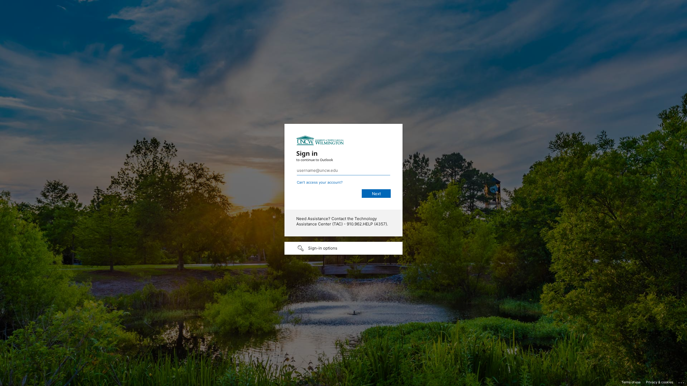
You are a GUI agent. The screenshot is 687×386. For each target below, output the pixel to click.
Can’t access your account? (320, 182)
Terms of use (631, 382)
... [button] (681, 381)
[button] (343, 248)
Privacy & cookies (659, 382)
